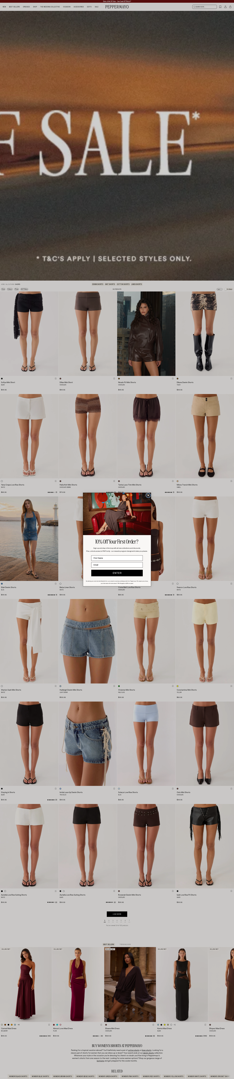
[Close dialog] (148, 495)
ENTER (117, 573)
